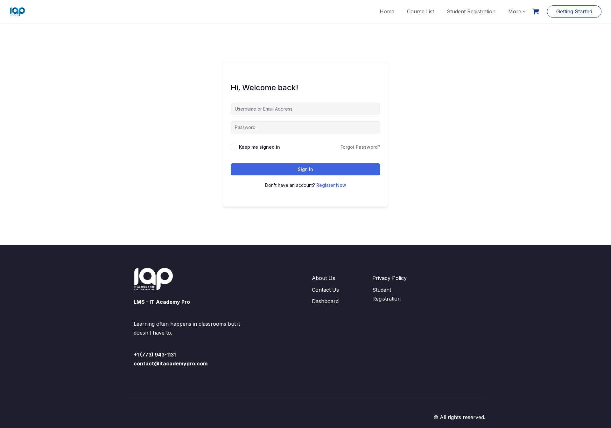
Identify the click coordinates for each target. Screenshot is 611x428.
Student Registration (471, 11)
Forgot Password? (360, 147)
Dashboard (325, 301)
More (514, 11)
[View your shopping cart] (536, 12)
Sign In (305, 169)
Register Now (331, 185)
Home (387, 11)
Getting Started (574, 11)
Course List (420, 11)
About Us (323, 278)
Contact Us (325, 290)
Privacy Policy (389, 278)
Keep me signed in (259, 147)
